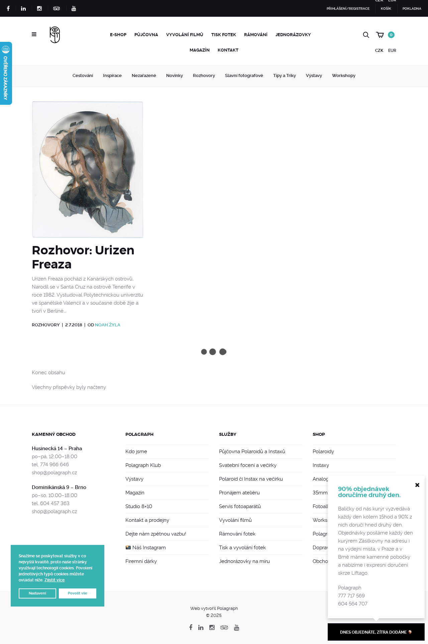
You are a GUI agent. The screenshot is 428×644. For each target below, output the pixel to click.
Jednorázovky (293, 34)
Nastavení (37, 593)
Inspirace (112, 75)
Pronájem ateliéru (239, 493)
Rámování (256, 34)
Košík (386, 8)
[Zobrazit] (87, 171)
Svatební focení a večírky (248, 465)
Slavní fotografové (244, 75)
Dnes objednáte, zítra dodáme (374, 632)
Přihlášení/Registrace (348, 8)
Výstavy (314, 75)
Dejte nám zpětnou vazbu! (155, 534)
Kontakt (228, 50)
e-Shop (118, 34)
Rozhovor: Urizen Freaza (83, 257)
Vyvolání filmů (184, 34)
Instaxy (321, 465)
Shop (319, 434)
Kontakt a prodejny (147, 520)
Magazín (200, 50)
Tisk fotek (223, 34)
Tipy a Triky (284, 75)
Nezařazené (144, 75)
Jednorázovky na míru (244, 561)
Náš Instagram (148, 548)
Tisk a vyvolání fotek (242, 548)
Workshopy (343, 75)
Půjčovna (146, 34)
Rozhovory (204, 75)
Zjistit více (54, 580)
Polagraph (139, 434)
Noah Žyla (107, 324)
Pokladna (412, 8)
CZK (379, 51)
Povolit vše (77, 593)
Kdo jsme (136, 452)
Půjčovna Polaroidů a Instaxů (252, 452)
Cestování (83, 75)
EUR (392, 51)
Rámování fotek (237, 534)
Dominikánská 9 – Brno (59, 487)
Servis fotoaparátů (240, 506)
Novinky (174, 75)
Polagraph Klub (143, 465)
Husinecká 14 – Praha (57, 449)
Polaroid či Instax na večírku (251, 479)
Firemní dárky (141, 561)
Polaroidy (323, 452)
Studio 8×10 (138, 506)
